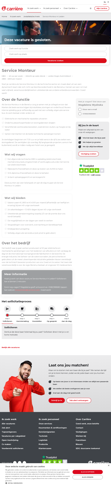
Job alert (6, 428)
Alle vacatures (8, 424)
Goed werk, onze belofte (87, 424)
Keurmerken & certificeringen (53, 428)
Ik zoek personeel (51, 8)
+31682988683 (89, 114)
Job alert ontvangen (78, 400)
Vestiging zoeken (88, 154)
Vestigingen (81, 432)
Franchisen (81, 440)
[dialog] (55, 474)
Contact (79, 428)
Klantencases (45, 448)
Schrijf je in (56, 400)
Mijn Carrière (102, 8)
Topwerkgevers (9, 432)
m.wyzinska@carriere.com (27, 290)
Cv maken (6, 444)
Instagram (24, 463)
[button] (37, 483)
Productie (43, 444)
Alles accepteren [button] (87, 472)
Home (4, 16)
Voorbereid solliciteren (12, 448)
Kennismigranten (47, 432)
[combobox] (55, 48)
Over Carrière (69, 8)
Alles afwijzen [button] (87, 477)
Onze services (45, 424)
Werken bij (81, 436)
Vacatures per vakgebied (13, 436)
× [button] (108, 465)
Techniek (43, 436)
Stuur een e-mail (89, 109)
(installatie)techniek (32, 16)
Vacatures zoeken (55, 61)
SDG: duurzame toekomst (88, 448)
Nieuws (79, 444)
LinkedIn (19, 463)
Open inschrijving (10, 440)
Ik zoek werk (33, 8)
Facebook (15, 463)
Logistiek (43, 440)
